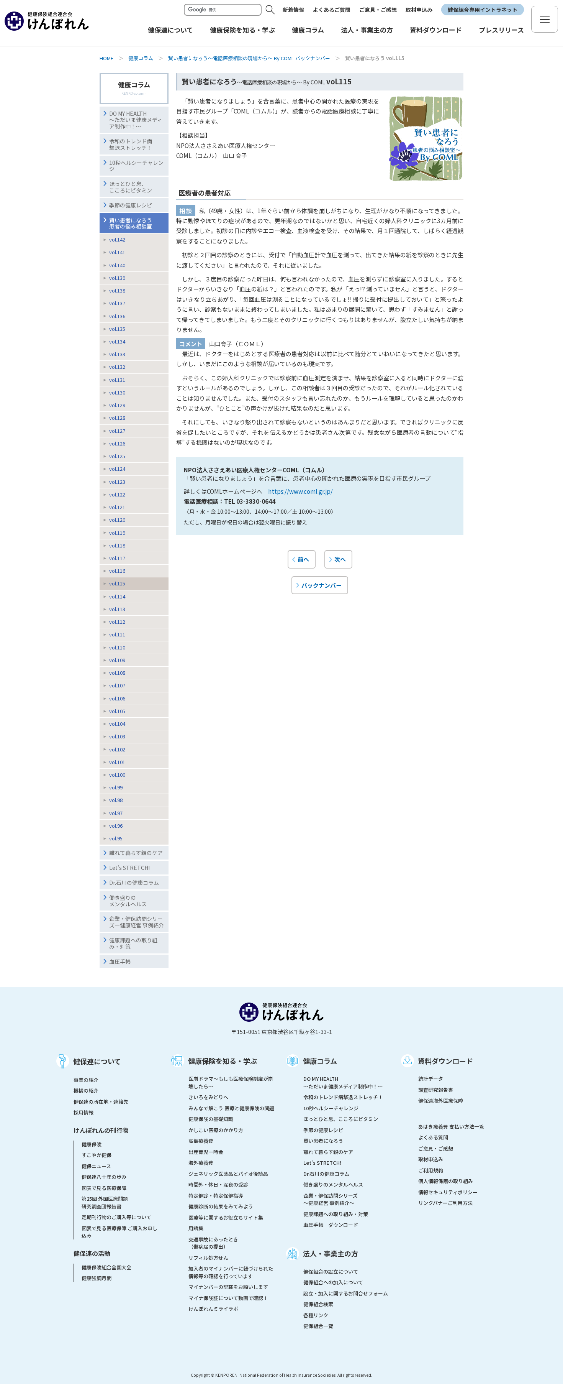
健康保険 (91, 1144)
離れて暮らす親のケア (136, 852)
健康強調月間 (96, 1278)
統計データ (430, 1078)
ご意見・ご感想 (378, 9)
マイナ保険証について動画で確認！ (228, 1298)
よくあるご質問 (331, 9)
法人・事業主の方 (330, 1253)
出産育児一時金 (205, 1152)
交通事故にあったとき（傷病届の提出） (213, 1243)
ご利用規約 (430, 1170)
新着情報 (293, 9)
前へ (303, 559)
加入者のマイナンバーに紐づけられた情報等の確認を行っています (230, 1272)
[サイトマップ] (544, 19)
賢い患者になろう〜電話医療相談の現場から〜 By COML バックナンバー (249, 58)
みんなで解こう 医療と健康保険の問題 (231, 1108)
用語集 (195, 1228)
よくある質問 (433, 1137)
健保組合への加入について (333, 1282)
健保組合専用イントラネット (482, 9)
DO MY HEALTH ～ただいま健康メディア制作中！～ (135, 120)
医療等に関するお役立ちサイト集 (225, 1217)
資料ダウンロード (445, 1061)
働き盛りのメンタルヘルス (128, 901)
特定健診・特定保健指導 (215, 1195)
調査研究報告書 (435, 1089)
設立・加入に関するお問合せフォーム (345, 1293)
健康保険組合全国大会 (106, 1267)
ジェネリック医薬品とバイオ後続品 (228, 1173)
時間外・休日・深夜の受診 (218, 1184)
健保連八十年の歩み (104, 1176)
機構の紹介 (86, 1090)
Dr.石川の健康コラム (134, 882)
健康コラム (140, 58)
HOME (106, 58)
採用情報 (83, 1112)
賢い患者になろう (323, 1140)
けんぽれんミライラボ (213, 1308)
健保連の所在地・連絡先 (101, 1101)
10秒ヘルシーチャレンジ (136, 166)
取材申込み (419, 9)
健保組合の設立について (330, 1271)
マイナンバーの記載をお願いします (228, 1286)
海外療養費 (200, 1162)
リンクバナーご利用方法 (445, 1202)
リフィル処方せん (208, 1257)
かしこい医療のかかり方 (215, 1130)
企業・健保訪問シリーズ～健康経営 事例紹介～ (330, 1199)
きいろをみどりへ (208, 1097)
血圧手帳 (120, 961)
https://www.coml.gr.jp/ (300, 491)
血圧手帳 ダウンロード (330, 1224)
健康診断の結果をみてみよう (220, 1206)
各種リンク (315, 1315)
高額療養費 (200, 1140)
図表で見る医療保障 (104, 1188)
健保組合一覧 (318, 1326)
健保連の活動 (92, 1253)
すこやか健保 (96, 1155)
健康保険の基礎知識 (210, 1119)
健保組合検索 (318, 1304)
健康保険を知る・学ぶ (222, 1061)
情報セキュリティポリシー (448, 1192)
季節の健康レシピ (130, 205)
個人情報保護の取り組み (445, 1181)
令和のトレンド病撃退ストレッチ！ (130, 144)
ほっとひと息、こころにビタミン (130, 187)
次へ (340, 559)
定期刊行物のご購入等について (116, 1217)
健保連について (97, 1061)
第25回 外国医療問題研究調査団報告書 (105, 1202)
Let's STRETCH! (129, 867)
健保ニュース (96, 1166)
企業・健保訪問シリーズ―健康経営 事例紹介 (136, 922)
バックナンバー (321, 585)
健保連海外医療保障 (440, 1100)
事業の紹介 (86, 1079)
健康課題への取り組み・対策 (133, 943)
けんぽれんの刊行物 (101, 1130)
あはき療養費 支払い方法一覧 (451, 1126)
